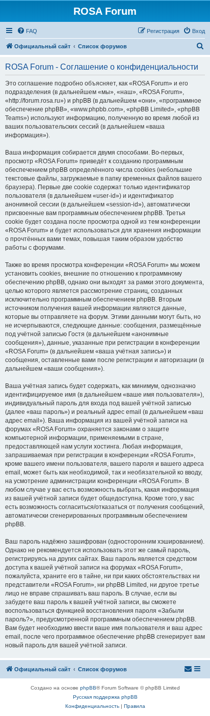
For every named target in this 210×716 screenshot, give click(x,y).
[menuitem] (27, 31)
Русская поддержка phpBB (105, 697)
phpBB (88, 688)
